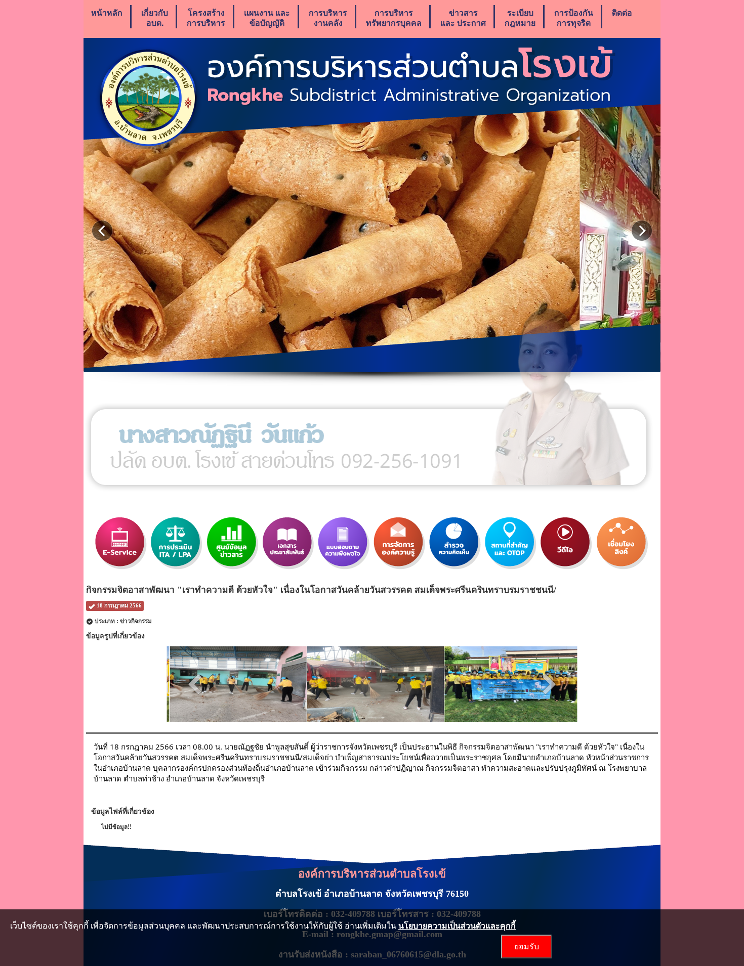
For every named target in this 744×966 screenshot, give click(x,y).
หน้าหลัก (106, 12)
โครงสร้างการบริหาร (206, 17)
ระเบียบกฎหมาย (520, 17)
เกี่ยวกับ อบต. (154, 17)
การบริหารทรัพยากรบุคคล (394, 17)
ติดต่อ (622, 12)
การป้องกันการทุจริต (573, 17)
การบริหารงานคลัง (328, 17)
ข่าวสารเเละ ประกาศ (463, 17)
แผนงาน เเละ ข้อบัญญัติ (267, 17)
